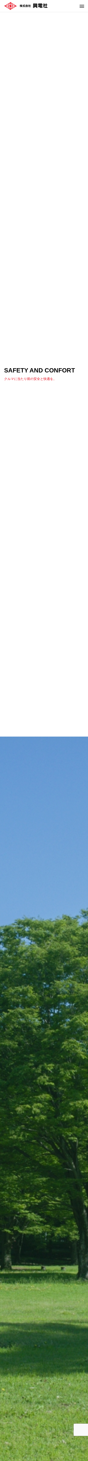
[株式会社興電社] (25, 6)
